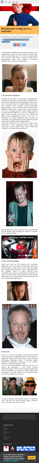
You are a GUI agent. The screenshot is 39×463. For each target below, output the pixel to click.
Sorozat (6, 428)
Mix (5, 435)
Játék (5, 430)
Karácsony (12, 39)
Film (17, 37)
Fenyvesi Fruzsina (27, 37)
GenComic (7, 437)
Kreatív (6, 439)
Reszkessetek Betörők (22, 39)
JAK (5, 434)
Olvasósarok (7, 432)
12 (7, 37)
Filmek (6, 39)
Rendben (31, 458)
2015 (4, 37)
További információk (11, 461)
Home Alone (5, 41)
